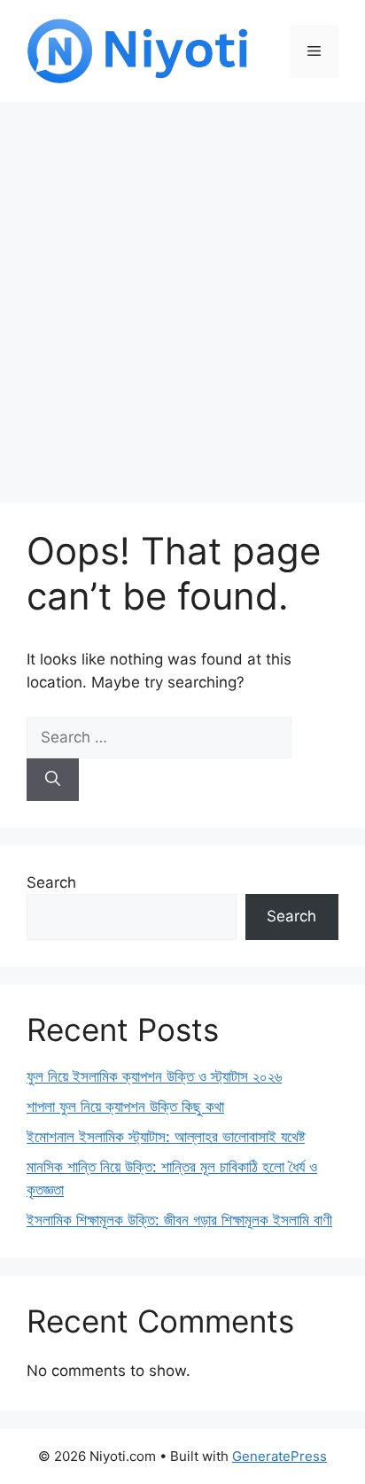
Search (51, 882)
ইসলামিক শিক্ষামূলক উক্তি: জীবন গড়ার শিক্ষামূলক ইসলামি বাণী (179, 1220)
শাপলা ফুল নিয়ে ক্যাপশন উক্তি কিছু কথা (125, 1106)
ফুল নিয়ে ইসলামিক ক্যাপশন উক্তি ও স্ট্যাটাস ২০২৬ (154, 1076)
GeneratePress (279, 1456)
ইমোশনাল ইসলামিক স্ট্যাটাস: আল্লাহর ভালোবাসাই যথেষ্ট (166, 1137)
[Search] (53, 779)
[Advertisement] (182, 293)
